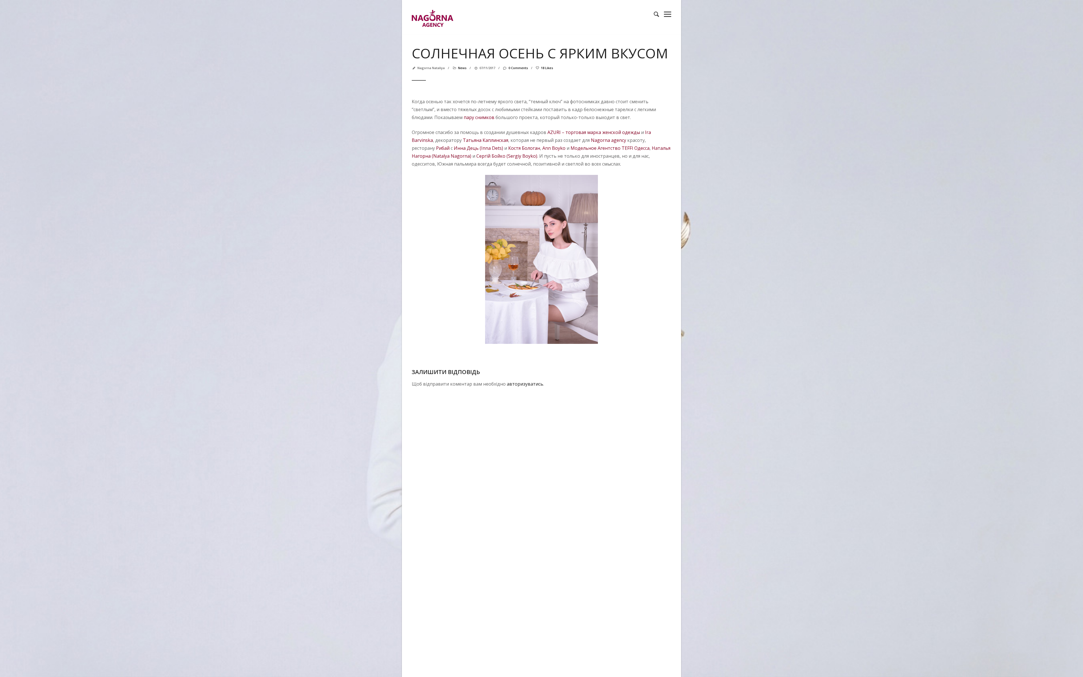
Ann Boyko (553, 148)
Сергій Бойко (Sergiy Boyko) (506, 156)
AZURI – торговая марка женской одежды (593, 132)
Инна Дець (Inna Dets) (478, 148)
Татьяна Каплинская (485, 140)
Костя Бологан (524, 148)
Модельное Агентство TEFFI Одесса (610, 148)
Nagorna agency (608, 140)
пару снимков (479, 117)
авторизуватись (525, 384)
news (462, 68)
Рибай (443, 148)
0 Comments (518, 68)
